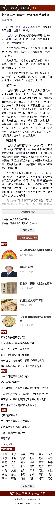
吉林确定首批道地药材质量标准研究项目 (22, 360)
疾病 (4, 474)
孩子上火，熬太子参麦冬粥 (15, 348)
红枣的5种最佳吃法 (11, 382)
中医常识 (12, 8)
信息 (4, 458)
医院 (13, 478)
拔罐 (32, 462)
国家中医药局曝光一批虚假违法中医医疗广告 (25, 393)
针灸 (4, 470)
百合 (16, 47)
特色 (22, 454)
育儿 (32, 470)
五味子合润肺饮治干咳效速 (15, 354)
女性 (50, 470)
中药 (22, 474)
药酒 (41, 466)
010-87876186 (30, 499)
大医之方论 (26, 267)
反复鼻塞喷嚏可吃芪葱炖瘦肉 (36, 318)
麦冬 (25, 26)
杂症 (13, 474)
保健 (32, 454)
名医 (32, 458)
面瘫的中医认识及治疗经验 (36, 283)
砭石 (41, 478)
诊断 (32, 474)
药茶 (32, 466)
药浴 (50, 466)
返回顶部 (27, 485)
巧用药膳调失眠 (9, 415)
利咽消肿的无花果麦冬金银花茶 (17, 343)
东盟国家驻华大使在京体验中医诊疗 (20, 405)
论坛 (50, 454)
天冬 (18, 26)
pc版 (39, 499)
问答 (22, 478)
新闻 (4, 462)
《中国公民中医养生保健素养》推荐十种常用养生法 (27, 387)
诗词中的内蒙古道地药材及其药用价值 (21, 366)
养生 (41, 454)
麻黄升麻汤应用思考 (19, 219)
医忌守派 (5, 438)
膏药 (41, 462)
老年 (22, 470)
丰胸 (13, 458)
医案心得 (24, 8)
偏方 (22, 462)
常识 (13, 454)
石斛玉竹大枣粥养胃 (32, 300)
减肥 (22, 458)
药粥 (32, 478)
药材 (41, 458)
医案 (41, 474)
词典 (50, 474)
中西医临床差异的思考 (13, 432)
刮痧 (50, 462)
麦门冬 (34, 112)
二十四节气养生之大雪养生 (15, 421)
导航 (42, 493)
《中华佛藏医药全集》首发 (15, 376)
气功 (13, 466)
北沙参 (10, 35)
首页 (3, 8)
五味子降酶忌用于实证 (13, 337)
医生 (4, 478)
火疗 (4, 466)
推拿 (22, 466)
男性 (41, 470)
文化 (13, 462)
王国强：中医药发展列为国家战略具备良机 (23, 399)
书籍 (50, 458)
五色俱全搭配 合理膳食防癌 (36, 250)
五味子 (34, 26)
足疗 (50, 478)
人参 (37, 101)
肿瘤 (40, 180)
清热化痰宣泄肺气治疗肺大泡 (24, 223)
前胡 (20, 153)
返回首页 (27, 230)
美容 (13, 470)
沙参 (11, 26)
